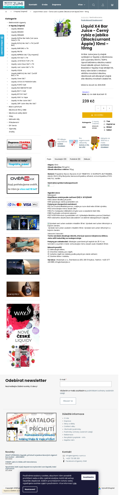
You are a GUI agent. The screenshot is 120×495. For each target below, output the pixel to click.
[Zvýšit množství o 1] (109, 108)
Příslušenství (14, 122)
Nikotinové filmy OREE (17, 110)
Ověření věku (69, 426)
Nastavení (30, 489)
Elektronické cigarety (17, 22)
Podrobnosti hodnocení (91, 20)
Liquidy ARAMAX (17, 29)
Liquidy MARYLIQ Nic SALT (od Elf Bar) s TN (24, 74)
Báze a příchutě (15, 107)
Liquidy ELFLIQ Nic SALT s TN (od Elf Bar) (25, 44)
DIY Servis (13, 125)
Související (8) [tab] (60, 159)
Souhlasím (88, 477)
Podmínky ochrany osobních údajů (78, 432)
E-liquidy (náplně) (17, 26)
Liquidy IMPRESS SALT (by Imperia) (25, 55)
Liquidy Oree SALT (18, 78)
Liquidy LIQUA (16, 70)
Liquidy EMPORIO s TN (19, 48)
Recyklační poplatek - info (74, 437)
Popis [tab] (49, 159)
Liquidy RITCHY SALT (19, 94)
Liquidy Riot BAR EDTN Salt (21, 88)
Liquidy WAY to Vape (19, 97)
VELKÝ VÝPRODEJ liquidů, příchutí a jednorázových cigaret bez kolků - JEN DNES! (31, 456)
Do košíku (98, 115)
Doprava (67, 421)
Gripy (11, 116)
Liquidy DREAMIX (17, 35)
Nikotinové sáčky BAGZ (18, 113)
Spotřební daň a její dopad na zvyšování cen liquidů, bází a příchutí (30, 468)
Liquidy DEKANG (17, 32)
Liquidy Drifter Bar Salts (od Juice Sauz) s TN (24, 39)
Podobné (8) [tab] (75, 159)
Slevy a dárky (69, 424)
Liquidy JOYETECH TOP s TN (22, 61)
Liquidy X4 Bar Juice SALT (21, 100)
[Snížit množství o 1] (98, 108)
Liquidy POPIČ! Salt (18, 85)
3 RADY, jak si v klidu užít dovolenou (21, 462)
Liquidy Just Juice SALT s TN (22, 67)
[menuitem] (32, 4)
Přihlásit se (68, 401)
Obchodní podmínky (72, 429)
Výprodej (12, 129)
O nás (66, 418)
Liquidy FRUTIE (16, 51)
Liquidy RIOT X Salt (18, 91)
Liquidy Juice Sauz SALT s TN (22, 64)
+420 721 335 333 (73, 458)
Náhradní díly (14, 119)
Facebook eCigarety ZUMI (76, 461)
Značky (12, 132)
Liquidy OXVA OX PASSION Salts (23, 82)
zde (74, 483)
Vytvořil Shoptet (108, 488)
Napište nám (69, 440)
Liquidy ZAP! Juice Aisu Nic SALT (23, 103)
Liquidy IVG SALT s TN (19, 58)
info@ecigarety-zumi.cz (76, 455)
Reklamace (68, 435)
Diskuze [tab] (87, 159)
